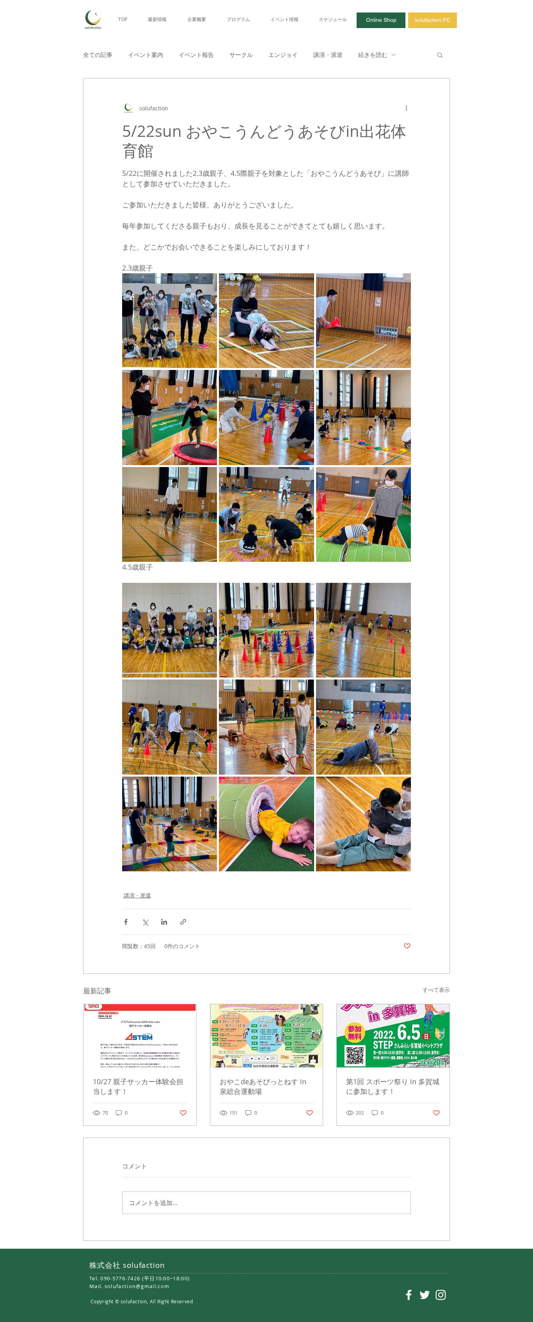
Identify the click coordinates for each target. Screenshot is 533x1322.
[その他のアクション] (406, 108)
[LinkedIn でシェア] (164, 922)
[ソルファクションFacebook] (409, 1295)
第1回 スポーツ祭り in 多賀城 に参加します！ (392, 1086)
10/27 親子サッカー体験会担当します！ (138, 1086)
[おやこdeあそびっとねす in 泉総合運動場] (266, 1035)
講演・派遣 (328, 54)
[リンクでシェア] (183, 922)
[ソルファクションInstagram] (441, 1295)
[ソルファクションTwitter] (425, 1295)
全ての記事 (97, 54)
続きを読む (372, 54)
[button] (440, 54)
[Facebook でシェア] (126, 922)
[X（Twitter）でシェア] (145, 922)
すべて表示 (436, 989)
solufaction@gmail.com (137, 1286)
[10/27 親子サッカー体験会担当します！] (140, 1035)
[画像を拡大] (169, 320)
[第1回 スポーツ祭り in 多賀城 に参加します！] (393, 1035)
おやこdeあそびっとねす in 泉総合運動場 (263, 1086)
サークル (241, 54)
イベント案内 (145, 54)
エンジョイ (283, 54)
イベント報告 (196, 54)
